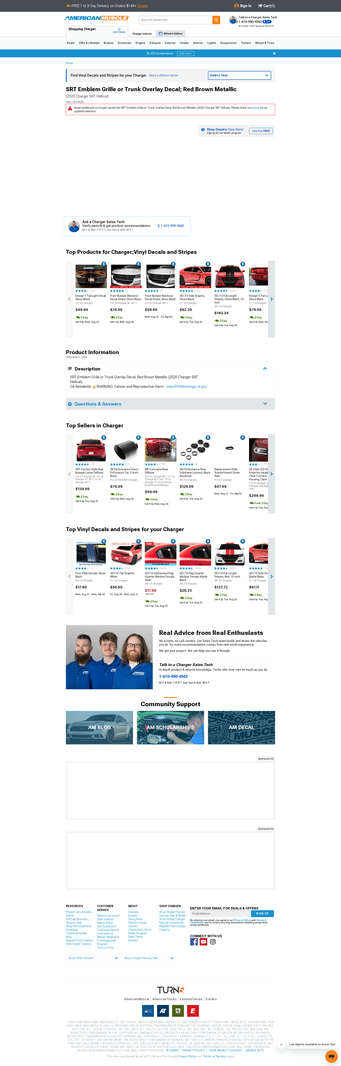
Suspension (228, 43)
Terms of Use (105, 947)
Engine (140, 43)
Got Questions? (106, 926)
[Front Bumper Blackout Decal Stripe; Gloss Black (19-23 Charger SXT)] (160, 276)
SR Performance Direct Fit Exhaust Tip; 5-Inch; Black (124, 474)
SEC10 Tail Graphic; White (122, 577)
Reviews (133, 940)
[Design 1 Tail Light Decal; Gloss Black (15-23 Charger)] (91, 276)
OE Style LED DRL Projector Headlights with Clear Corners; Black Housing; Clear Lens (264, 479)
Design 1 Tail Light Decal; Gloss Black (90, 299)
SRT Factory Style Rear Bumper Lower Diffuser (89, 475)
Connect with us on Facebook (194, 941)
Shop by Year (74, 922)
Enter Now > (185, 53)
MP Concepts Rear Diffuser (159, 477)
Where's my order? (108, 915)
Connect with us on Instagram (213, 941)
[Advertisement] (170, 790)
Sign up (262, 913)
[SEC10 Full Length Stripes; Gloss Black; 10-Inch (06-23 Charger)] (230, 276)
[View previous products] (69, 299)
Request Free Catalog (79, 940)
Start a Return (105, 919)
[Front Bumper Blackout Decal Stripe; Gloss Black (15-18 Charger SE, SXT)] (126, 276)
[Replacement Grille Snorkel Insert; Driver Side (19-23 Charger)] (230, 450)
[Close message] (274, 53)
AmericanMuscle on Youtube (203, 941)
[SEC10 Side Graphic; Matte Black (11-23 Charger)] (265, 554)
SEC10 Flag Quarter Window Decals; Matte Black (193, 578)
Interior (198, 43)
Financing (72, 929)
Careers (133, 926)
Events (70, 915)
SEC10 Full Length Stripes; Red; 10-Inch (227, 577)
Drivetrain (124, 43)
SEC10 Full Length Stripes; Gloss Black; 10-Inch (229, 301)
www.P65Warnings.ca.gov (187, 386)
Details (142, 6)
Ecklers (211, 999)
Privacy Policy (242, 920)
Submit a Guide (137, 922)
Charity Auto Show (139, 929)
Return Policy (105, 922)
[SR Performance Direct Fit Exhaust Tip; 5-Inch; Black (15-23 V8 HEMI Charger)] (126, 450)
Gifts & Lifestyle (89, 43)
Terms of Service (214, 1056)
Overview (133, 912)
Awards (133, 915)
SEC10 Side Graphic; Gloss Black (192, 299)
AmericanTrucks (164, 999)
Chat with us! (105, 933)
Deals (71, 43)
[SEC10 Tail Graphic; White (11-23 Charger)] (126, 554)
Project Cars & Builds (78, 912)
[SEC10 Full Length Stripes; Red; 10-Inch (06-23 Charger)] (230, 554)
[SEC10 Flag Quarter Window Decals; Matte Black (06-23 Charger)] (195, 554)
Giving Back (135, 919)
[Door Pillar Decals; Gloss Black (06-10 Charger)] (91, 554)
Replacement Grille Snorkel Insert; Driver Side (227, 474)
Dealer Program (137, 933)
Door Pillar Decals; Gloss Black (90, 577)
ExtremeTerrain (191, 999)
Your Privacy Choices (225, 1050)
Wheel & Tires (264, 43)
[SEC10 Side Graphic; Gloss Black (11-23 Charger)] (195, 276)
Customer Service (108, 929)
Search (216, 20)
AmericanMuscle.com (96, 18)
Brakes (108, 43)
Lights (211, 43)
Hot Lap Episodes (76, 919)
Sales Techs (135, 936)
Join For (261, 131)
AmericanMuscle (136, 999)
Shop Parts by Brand (78, 926)
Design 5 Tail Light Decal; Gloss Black (264, 299)
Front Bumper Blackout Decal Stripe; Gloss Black (125, 299)
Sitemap (172, 1050)
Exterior (170, 43)
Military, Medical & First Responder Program (108, 940)
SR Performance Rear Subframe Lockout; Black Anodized (195, 474)
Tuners (246, 43)
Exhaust (155, 43)
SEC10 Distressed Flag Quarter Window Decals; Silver (160, 578)
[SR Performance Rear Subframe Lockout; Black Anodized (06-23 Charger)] (195, 450)
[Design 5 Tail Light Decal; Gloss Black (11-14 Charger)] (265, 276)
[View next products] (271, 299)
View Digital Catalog (78, 943)
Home (69, 63)
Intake (184, 43)
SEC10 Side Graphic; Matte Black (262, 577)
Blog (69, 936)
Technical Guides (76, 933)
